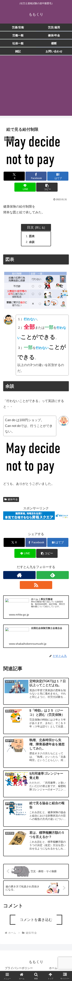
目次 (30, 227)
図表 (32, 236)
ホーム (53, 968)
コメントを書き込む (36, 920)
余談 (32, 242)
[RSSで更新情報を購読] (36, 585)
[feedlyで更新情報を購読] (52, 575)
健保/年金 (13, 499)
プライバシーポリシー (19, 968)
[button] (47, 187)
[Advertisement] (36, 88)
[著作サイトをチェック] (19, 575)
